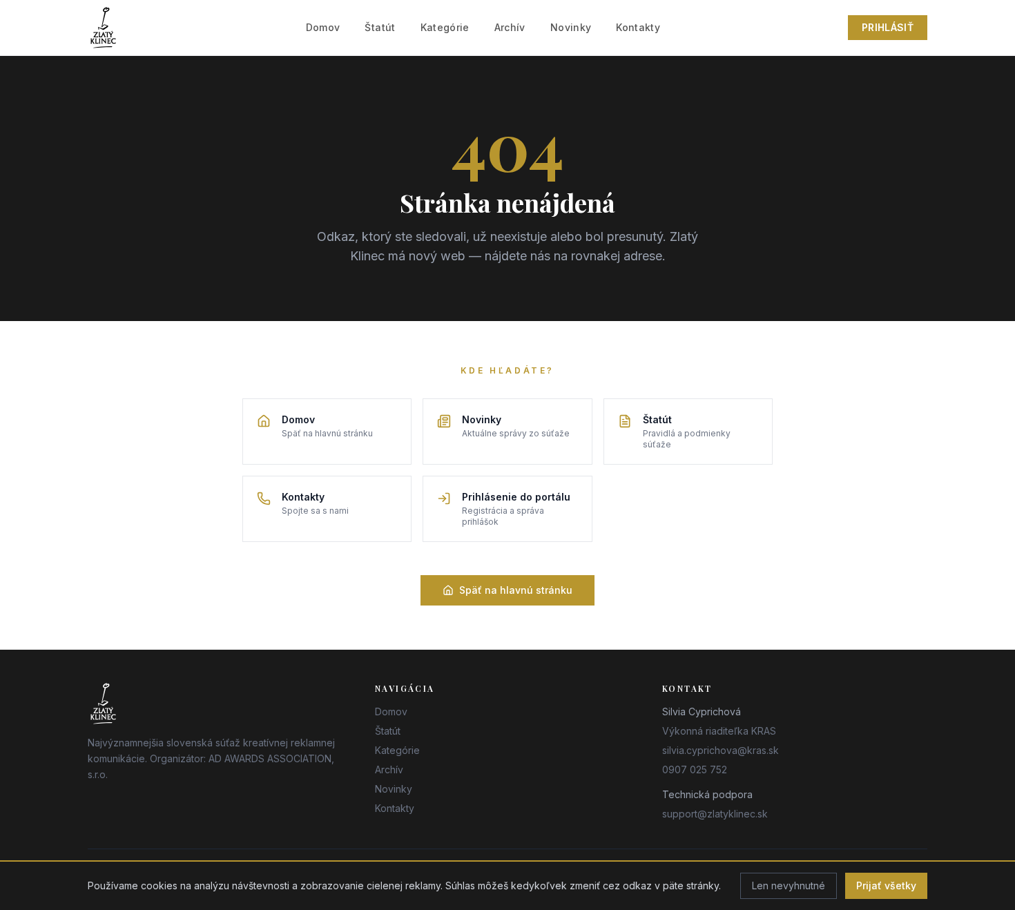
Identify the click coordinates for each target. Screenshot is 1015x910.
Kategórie (445, 27)
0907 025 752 (694, 769)
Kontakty (638, 27)
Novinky (570, 27)
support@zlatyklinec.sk (715, 814)
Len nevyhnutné (788, 885)
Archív (509, 27)
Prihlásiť (888, 27)
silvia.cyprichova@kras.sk (720, 750)
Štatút (380, 27)
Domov (323, 27)
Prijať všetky (886, 885)
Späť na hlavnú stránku (515, 590)
